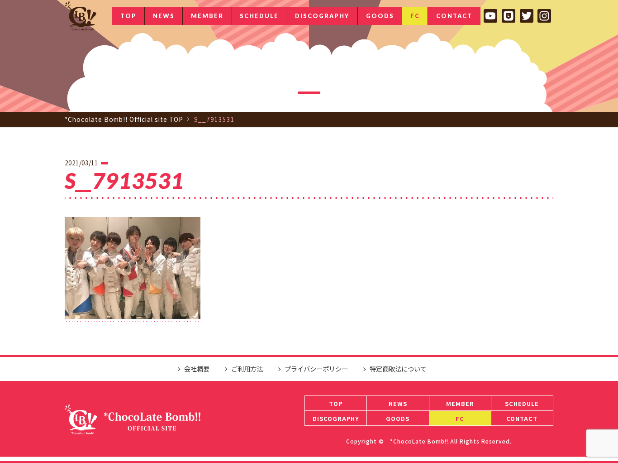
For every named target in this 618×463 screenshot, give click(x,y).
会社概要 (196, 368)
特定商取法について (398, 368)
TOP (128, 15)
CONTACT (454, 15)
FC (415, 15)
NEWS (164, 15)
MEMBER (207, 15)
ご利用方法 (247, 368)
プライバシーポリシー (316, 368)
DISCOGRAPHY (322, 15)
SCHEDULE (259, 15)
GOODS (380, 15)
